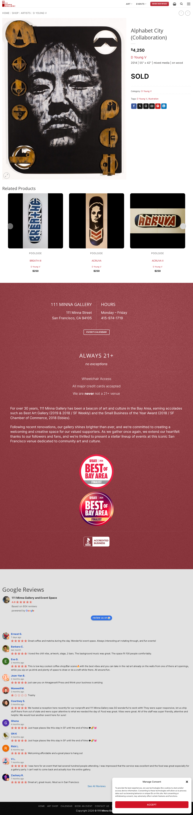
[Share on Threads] (146, 106)
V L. (13, 758)
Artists (26, 12)
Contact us (102, 806)
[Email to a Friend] (152, 106)
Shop (15, 12)
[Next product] (181, 13)
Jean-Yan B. (18, 675)
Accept (152, 804)
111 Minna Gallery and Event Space (34, 597)
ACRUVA (96, 260)
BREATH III (35, 260)
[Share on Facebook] (134, 106)
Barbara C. (17, 646)
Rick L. (15, 746)
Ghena (15, 720)
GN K (14, 733)
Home (5, 12)
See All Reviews (97, 786)
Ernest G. (16, 633)
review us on (100, 617)
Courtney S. (18, 700)
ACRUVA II (157, 260)
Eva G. (14, 659)
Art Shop (52, 806)
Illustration (153, 98)
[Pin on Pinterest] (158, 106)
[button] (186, 781)
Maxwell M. (17, 688)
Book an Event (84, 806)
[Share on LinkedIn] (164, 106)
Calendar (66, 806)
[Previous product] (187, 13)
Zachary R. (17, 775)
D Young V (40, 12)
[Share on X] (140, 106)
